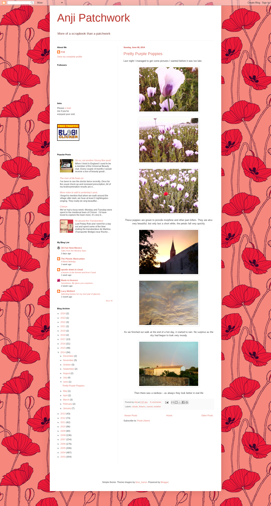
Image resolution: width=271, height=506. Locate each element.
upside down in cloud (72, 269)
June (66, 382)
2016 (63, 343)
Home (169, 415)
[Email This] (173, 402)
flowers (142, 406)
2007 (63, 439)
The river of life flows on (72, 178)
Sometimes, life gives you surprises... (77, 283)
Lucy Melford (68, 291)
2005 (63, 448)
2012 (63, 418)
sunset (150, 406)
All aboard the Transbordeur (89, 221)
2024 (63, 313)
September (69, 369)
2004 (63, 452)
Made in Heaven (69, 280)
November (68, 360)
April (65, 395)
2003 (63, 457)
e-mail (68, 108)
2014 (63, 352)
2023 (63, 318)
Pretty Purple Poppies (143, 53)
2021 (63, 326)
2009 (63, 431)
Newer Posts (130, 415)
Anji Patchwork (93, 18)
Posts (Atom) (143, 420)
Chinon (63, 206)
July (65, 377)
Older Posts (207, 415)
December (68, 356)
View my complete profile (69, 56)
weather (157, 406)
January (67, 408)
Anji (63, 52)
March (66, 399)
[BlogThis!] (176, 402)
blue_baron (141, 482)
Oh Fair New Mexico (71, 248)
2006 (63, 444)
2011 (63, 422)
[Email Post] (166, 402)
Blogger (164, 482)
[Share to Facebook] (183, 402)
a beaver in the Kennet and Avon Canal (78, 272)
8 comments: (156, 402)
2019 (63, 331)
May (65, 391)
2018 (63, 335)
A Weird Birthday (68, 261)
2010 (63, 426)
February (68, 404)
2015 (63, 348)
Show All (109, 301)
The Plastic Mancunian (73, 259)
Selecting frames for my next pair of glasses (80, 294)
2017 (63, 339)
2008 (63, 435)
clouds (135, 406)
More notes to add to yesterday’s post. (79, 192)
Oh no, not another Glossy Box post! (93, 160)
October (67, 364)
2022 (63, 322)
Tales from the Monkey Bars (73, 251)
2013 (63, 413)
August (67, 373)
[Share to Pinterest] (187, 402)
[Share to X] (180, 402)
